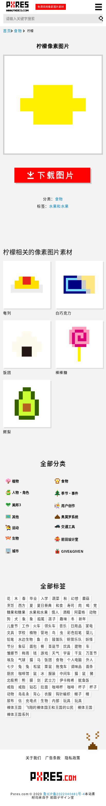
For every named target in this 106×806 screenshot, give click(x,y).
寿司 (71, 606)
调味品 (76, 667)
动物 (93, 612)
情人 (55, 612)
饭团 (48, 660)
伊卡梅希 (67, 680)
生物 (44, 701)
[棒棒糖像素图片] (79, 344)
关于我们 (33, 758)
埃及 (10, 660)
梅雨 (25, 653)
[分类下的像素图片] (9, 562)
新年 (82, 619)
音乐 (63, 626)
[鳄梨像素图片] (26, 403)
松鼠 (37, 667)
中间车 (65, 674)
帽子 (78, 694)
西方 (22, 606)
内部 (55, 701)
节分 (10, 646)
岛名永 (23, 694)
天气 (55, 653)
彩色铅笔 (74, 633)
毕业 (33, 599)
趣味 (63, 619)
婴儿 (89, 633)
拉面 (44, 687)
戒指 (10, 687)
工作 (25, 626)
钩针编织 (63, 694)
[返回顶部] (93, 740)
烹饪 (10, 606)
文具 (10, 633)
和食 (59, 606)
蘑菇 (86, 599)
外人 (89, 660)
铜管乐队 (74, 639)
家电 (89, 626)
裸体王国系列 (18, 714)
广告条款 (53, 758)
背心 (37, 694)
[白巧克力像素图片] (79, 284)
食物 (59, 660)
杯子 (82, 687)
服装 (52, 674)
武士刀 (50, 680)
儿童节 (12, 626)
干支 (78, 653)
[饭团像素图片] (26, 344)
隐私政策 (72, 758)
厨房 (10, 674)
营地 (44, 633)
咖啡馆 (23, 674)
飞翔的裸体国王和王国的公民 (50, 707)
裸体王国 (14, 707)
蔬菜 (56, 599)
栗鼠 (48, 667)
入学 (44, 599)
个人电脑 (74, 660)
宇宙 (67, 653)
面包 (33, 646)
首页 (7, 31)
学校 (22, 633)
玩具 (67, 701)
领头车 (50, 626)
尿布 (10, 701)
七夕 (10, 667)
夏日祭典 (44, 606)
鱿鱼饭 (83, 680)
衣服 (48, 694)
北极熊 (12, 680)
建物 (78, 646)
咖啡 (71, 687)
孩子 (52, 619)
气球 (22, 660)
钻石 (33, 687)
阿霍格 (79, 612)
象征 (22, 646)
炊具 (67, 646)
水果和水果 (38, 612)
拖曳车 (61, 667)
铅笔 (10, 639)
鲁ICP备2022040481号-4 (64, 794)
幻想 (74, 599)
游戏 (44, 653)
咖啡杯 (57, 687)
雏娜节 (12, 653)
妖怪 (89, 639)
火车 (37, 626)
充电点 (31, 701)
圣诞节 (53, 646)
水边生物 (25, 639)
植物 (33, 633)
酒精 (66, 612)
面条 (89, 667)
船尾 (41, 619)
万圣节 (91, 653)
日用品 (76, 626)
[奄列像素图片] (26, 284)
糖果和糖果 (16, 612)
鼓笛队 (57, 639)
